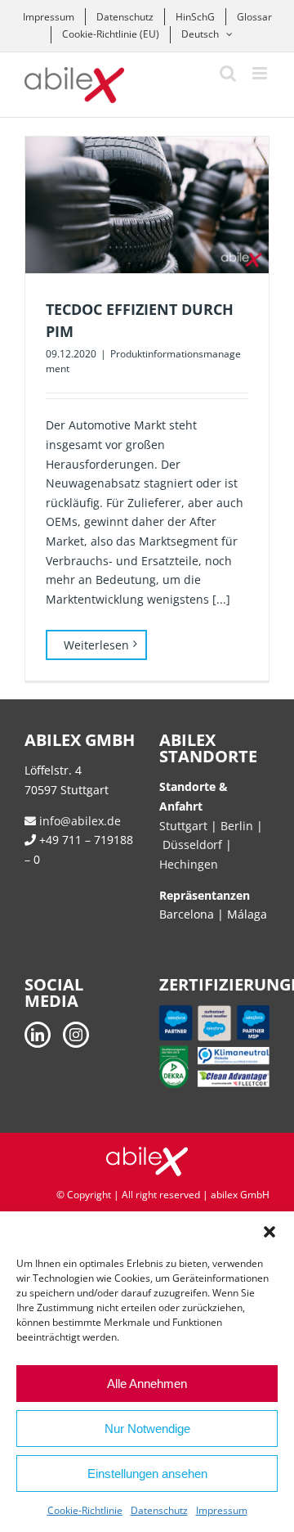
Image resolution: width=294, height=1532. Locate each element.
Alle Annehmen (147, 1383)
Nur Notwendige (147, 1428)
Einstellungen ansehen (147, 1473)
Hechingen (188, 864)
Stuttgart (183, 825)
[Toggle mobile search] (228, 73)
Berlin (236, 825)
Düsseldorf (194, 844)
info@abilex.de (78, 821)
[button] (269, 1232)
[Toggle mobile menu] (261, 73)
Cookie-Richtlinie (84, 1510)
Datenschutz (159, 1510)
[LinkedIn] (37, 1035)
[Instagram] (76, 1035)
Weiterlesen (96, 645)
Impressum (221, 1510)
